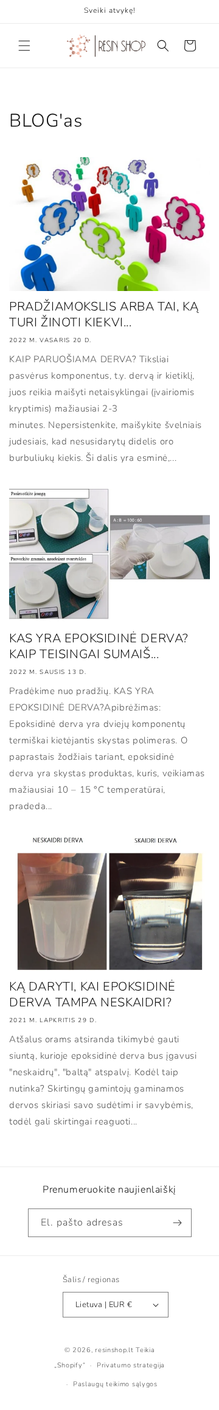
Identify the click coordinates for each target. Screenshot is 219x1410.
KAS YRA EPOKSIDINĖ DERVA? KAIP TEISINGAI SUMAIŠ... (99, 646)
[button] (24, 45)
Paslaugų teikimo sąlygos (115, 1384)
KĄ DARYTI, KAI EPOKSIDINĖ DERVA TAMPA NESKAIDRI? (92, 995)
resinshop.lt (114, 1350)
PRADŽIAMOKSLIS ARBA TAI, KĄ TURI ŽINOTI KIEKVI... (103, 315)
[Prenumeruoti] (177, 1222)
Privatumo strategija (131, 1365)
